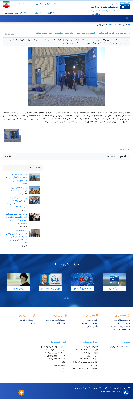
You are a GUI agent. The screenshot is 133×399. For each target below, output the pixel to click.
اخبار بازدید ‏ (112, 24)
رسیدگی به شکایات (27, 320)
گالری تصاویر (92, 326)
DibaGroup (105, 391)
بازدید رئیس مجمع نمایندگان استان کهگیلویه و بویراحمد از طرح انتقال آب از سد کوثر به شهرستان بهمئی (16, 219)
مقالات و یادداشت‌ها (89, 323)
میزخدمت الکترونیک (121, 320)
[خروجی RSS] (6, 35)
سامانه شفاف (60, 323)
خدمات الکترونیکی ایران (118, 346)
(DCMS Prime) (116, 391)
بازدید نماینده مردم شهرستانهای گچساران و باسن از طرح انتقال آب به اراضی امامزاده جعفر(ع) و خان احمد (16, 236)
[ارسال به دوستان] (9, 35)
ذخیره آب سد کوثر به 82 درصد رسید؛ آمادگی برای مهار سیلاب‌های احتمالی (16, 177)
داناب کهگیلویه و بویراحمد (55, 320)
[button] (67, 298)
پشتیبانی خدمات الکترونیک (118, 326)
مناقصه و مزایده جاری (120, 329)
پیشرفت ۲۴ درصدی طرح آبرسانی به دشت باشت (17, 189)
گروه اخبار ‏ (122, 24)
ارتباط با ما (30, 323)
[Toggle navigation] (126, 18)
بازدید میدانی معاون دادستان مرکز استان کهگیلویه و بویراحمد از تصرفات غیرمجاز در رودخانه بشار (16, 202)
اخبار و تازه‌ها (92, 320)
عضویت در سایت (122, 323)
